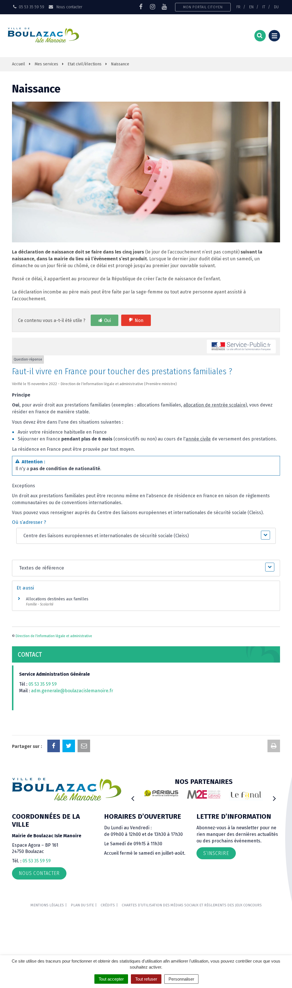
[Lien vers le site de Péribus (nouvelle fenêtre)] (151, 793)
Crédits (108, 905)
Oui (107, 320)
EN (251, 6)
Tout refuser (146, 979)
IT (263, 6)
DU (276, 6)
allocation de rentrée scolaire (214, 405)
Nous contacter (68, 6)
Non (139, 320)
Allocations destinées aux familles (57, 599)
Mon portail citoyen (203, 7)
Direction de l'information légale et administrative (54, 636)
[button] (146, 536)
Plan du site (82, 905)
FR (238, 6)
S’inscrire (216, 853)
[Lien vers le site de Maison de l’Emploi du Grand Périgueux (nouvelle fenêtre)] (193, 794)
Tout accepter (111, 979)
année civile (198, 439)
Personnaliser (181, 979)
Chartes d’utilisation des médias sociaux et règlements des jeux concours (192, 905)
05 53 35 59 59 (43, 684)
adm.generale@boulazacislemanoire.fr (72, 690)
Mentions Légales (47, 905)
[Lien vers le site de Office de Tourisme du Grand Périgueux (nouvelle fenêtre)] (236, 795)
